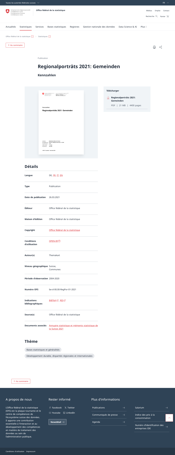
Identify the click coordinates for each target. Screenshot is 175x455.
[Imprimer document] (154, 47)
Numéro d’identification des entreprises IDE (149, 427)
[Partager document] (160, 47)
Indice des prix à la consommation (145, 416)
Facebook (57, 407)
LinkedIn (70, 412)
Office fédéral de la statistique (50, 10)
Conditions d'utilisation (15, 451)
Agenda (96, 421)
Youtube (56, 412)
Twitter (71, 407)
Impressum (30, 451)
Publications (98, 407)
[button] (11, 27)
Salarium (139, 407)
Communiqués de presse (105, 414)
